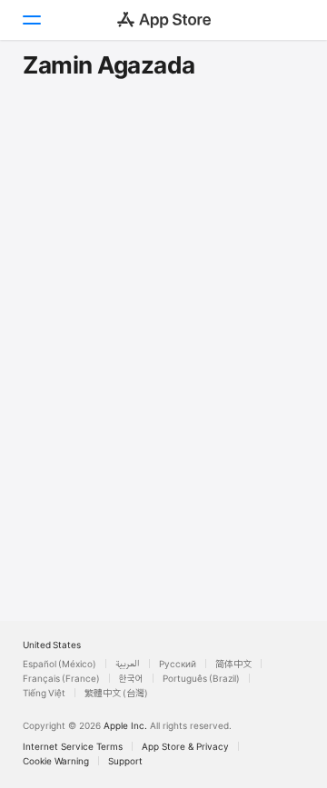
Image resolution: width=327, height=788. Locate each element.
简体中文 (233, 663)
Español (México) (59, 663)
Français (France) (61, 678)
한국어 (131, 678)
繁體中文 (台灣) (116, 692)
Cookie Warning (56, 760)
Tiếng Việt (44, 692)
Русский (177, 663)
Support (125, 760)
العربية (127, 663)
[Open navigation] (31, 20)
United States (52, 644)
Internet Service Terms (73, 746)
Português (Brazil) (201, 678)
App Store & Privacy (185, 746)
